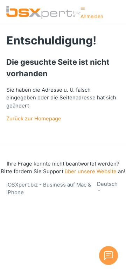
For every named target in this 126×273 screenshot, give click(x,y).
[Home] (43, 12)
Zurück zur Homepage (33, 118)
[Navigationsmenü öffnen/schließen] (82, 8)
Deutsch (107, 184)
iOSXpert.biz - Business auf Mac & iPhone (48, 188)
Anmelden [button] (91, 16)
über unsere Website (91, 171)
